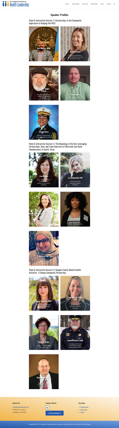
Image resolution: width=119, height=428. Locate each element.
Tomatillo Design (86, 424)
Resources (83, 410)
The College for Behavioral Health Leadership (51, 424)
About (82, 412)
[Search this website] (114, 4)
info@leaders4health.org (20, 407)
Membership (84, 407)
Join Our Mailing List (54, 413)
